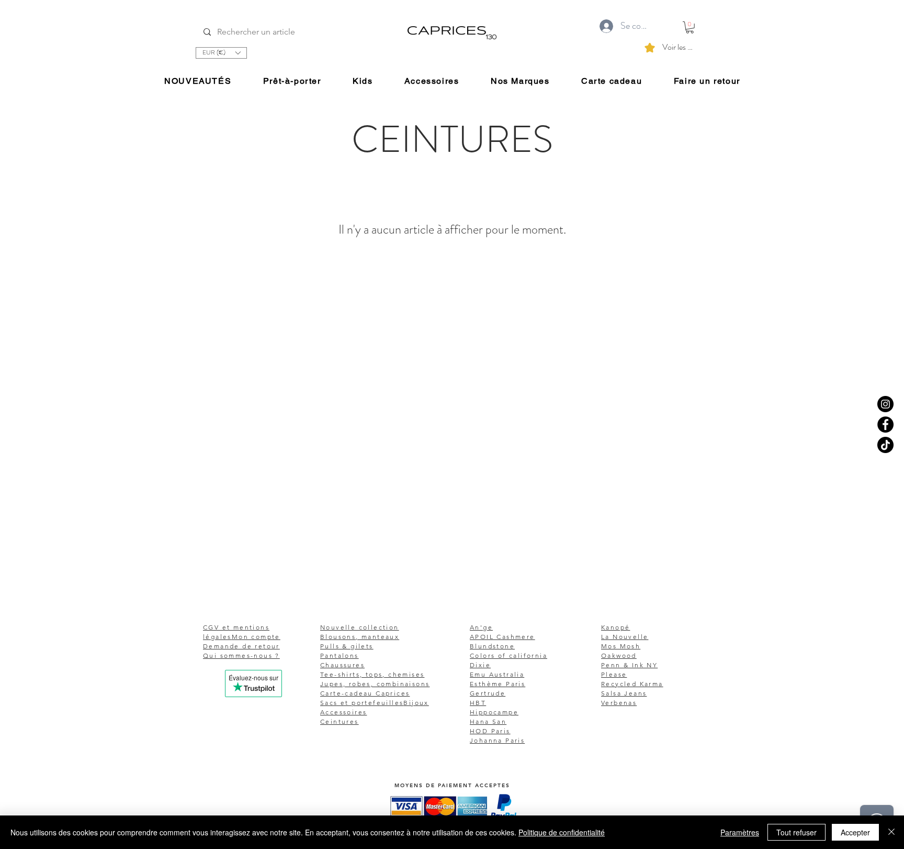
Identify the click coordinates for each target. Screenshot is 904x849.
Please (614, 674)
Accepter (855, 832)
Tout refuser (796, 832)
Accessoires (343, 712)
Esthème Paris (497, 684)
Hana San (488, 721)
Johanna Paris (497, 740)
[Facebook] (885, 424)
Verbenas (619, 703)
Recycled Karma (632, 684)
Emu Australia (497, 674)
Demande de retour (241, 646)
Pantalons (339, 655)
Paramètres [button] (739, 832)
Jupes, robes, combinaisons (375, 684)
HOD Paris (490, 731)
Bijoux (415, 703)
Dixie (480, 665)
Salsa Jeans (624, 693)
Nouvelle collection (359, 627)
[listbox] (221, 53)
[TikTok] (885, 445)
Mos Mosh (620, 646)
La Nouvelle (624, 637)
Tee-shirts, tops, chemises (372, 674)
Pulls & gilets (347, 646)
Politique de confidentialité (561, 832)
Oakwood (619, 655)
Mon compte (256, 637)
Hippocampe (494, 712)
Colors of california (508, 655)
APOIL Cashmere (502, 637)
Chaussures (342, 665)
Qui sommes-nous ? (241, 655)
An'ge (481, 627)
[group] (452, 317)
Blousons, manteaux (359, 637)
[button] (221, 53)
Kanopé (615, 627)
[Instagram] (885, 404)
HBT (478, 703)
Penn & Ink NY (629, 665)
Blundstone (492, 646)
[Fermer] (891, 832)
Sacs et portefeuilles (361, 703)
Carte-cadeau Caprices (365, 693)
